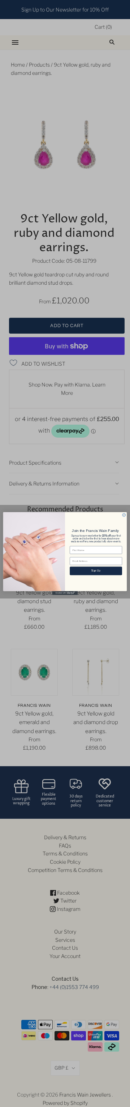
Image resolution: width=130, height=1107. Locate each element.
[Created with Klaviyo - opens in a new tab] (65, 593)
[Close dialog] (124, 514)
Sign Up (95, 570)
